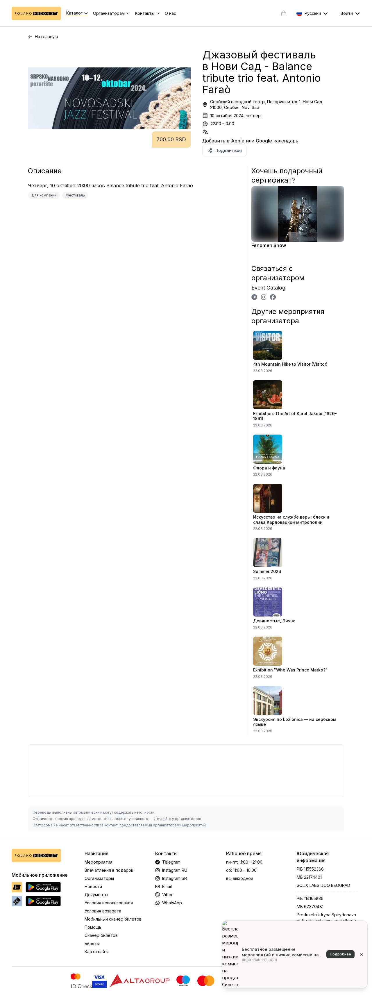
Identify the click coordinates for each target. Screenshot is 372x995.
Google (264, 141)
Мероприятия (98, 862)
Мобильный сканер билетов (113, 919)
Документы (96, 894)
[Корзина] (283, 13)
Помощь (93, 927)
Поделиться (228, 150)
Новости (93, 886)
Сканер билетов (101, 935)
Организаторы (99, 878)
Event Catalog (268, 288)
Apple (237, 141)
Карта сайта (97, 951)
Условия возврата (103, 910)
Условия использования (109, 902)
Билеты (92, 943)
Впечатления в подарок (109, 870)
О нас (170, 13)
